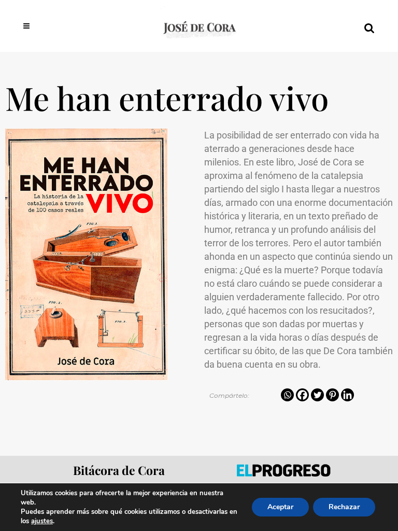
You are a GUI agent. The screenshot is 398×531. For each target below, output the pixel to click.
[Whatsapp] (287, 394)
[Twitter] (317, 394)
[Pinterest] (332, 394)
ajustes (42, 521)
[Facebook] (302, 394)
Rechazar (344, 507)
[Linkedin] (347, 394)
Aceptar (280, 507)
